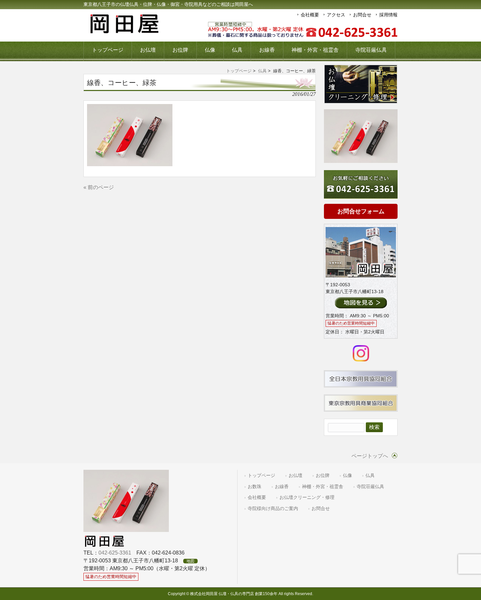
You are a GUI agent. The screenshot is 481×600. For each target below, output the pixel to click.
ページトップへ (369, 456)
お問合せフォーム (360, 211)
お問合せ (362, 14)
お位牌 (323, 475)
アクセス (336, 14)
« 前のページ (98, 187)
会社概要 (310, 14)
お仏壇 (295, 475)
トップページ (239, 70)
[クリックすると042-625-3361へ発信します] (303, 30)
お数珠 (254, 486)
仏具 (262, 70)
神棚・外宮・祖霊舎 (322, 486)
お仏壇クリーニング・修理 (306, 497)
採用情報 (388, 14)
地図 (190, 561)
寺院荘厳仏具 (370, 486)
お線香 (282, 486)
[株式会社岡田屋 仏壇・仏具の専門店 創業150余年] (124, 30)
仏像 (347, 475)
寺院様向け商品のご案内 (273, 508)
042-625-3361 (114, 553)
